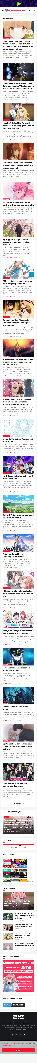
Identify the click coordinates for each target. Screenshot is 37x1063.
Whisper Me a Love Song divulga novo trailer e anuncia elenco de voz (18, 593)
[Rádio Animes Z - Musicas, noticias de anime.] (23, 864)
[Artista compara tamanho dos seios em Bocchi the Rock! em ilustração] (8, 946)
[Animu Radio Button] (23, 861)
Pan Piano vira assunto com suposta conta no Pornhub (23, 925)
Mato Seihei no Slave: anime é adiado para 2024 (16, 669)
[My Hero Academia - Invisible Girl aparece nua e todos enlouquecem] (8, 936)
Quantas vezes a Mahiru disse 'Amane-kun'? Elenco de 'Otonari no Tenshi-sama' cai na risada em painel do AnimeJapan (18, 45)
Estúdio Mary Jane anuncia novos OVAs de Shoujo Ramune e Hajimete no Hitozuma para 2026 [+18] (24, 916)
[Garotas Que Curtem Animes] (7, 864)
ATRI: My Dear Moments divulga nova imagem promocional (17, 282)
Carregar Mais (17, 804)
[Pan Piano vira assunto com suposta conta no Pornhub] (8, 927)
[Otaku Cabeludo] (15, 868)
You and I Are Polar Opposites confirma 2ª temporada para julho (18, 203)
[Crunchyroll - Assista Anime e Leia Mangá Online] (15, 861)
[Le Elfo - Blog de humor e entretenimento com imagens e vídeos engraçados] (7, 871)
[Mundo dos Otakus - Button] (7, 861)
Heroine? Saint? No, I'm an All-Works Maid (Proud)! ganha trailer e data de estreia (18, 125)
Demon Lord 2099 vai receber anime (16, 708)
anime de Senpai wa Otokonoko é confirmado (18, 440)
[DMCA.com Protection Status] (14, 1006)
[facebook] (12, 1034)
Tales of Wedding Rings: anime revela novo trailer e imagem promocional (17, 322)
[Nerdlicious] (23, 871)
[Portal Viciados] (15, 864)
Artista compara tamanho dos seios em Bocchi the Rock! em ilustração (24, 945)
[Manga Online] (23, 878)
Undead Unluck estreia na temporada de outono (15, 784)
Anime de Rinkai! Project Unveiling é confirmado (14, 555)
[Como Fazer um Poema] (15, 874)
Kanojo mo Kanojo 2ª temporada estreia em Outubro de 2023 (17, 632)
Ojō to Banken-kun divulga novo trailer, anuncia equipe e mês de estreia (17, 746)
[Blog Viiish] (7, 878)
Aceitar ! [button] (18, 1050)
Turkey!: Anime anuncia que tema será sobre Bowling (18, 516)
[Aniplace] (30, 881)
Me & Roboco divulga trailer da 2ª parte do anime (18, 477)
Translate (23, 847)
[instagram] (16, 1034)
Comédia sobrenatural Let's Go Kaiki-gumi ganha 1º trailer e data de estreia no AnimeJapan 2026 (18, 86)
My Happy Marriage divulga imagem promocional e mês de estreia (17, 242)
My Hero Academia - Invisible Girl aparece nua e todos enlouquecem (23, 935)
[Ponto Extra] (23, 874)
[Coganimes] (23, 881)
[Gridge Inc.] (23, 868)
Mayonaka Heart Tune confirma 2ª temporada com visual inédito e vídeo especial (18, 165)
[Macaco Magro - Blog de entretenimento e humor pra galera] (15, 871)
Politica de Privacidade (8, 1045)
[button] (2, 10)
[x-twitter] (20, 1034)
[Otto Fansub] (7, 881)
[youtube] (24, 1034)
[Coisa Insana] (15, 878)
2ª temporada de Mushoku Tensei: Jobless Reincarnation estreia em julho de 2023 (18, 362)
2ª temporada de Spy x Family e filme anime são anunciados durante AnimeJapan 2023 (17, 401)
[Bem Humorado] (15, 881)
